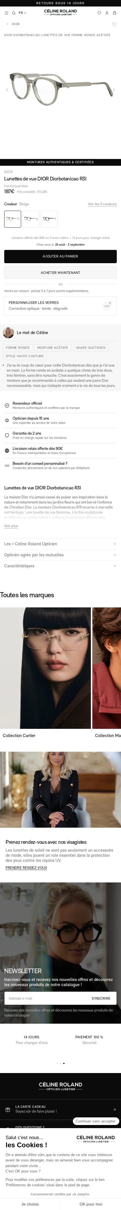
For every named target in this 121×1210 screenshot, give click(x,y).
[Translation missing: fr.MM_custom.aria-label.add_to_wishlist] (114, 24)
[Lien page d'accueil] (60, 12)
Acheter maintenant (60, 273)
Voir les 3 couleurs (102, 204)
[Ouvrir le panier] (114, 13)
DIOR (15, 24)
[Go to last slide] (7, 90)
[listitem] (60, 1109)
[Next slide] (114, 90)
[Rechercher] (14, 13)
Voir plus (11, 526)
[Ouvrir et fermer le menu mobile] (6, 13)
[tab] (57, 1063)
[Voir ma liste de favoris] (99, 13)
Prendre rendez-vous (26, 868)
